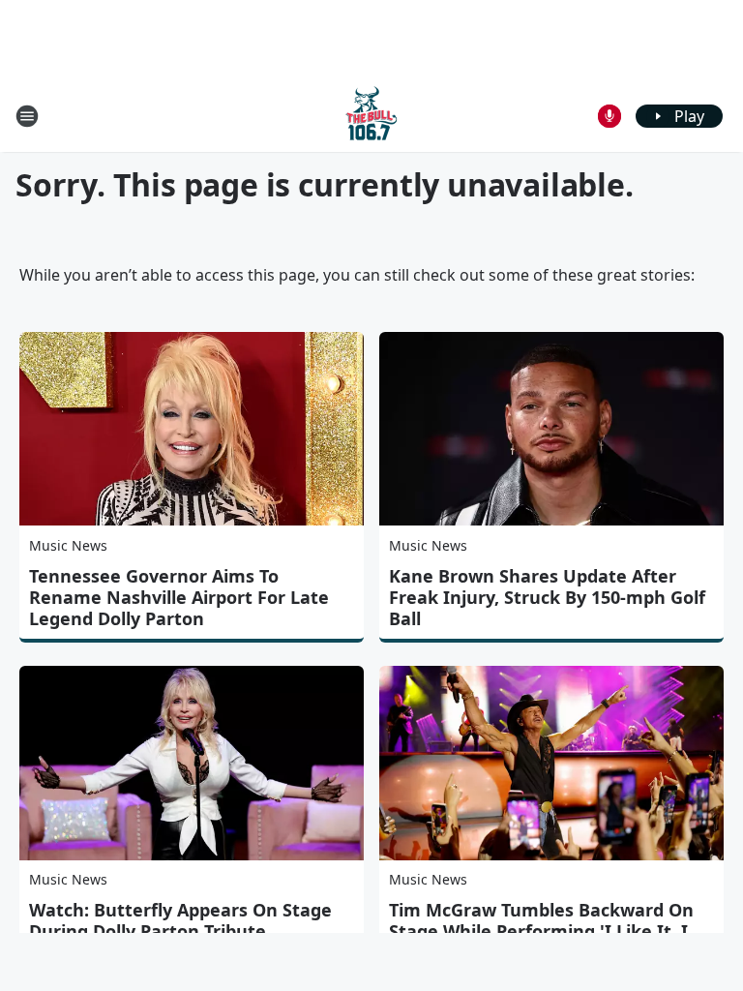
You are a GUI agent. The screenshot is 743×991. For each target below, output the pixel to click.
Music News (68, 545)
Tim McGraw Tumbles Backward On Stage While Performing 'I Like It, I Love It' (541, 931)
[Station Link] (371, 115)
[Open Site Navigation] (27, 116)
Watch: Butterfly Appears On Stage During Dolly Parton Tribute (180, 920)
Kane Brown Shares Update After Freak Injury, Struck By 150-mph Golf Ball (547, 597)
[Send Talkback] (609, 116)
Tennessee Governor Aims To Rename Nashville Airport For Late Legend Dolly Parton (179, 597)
